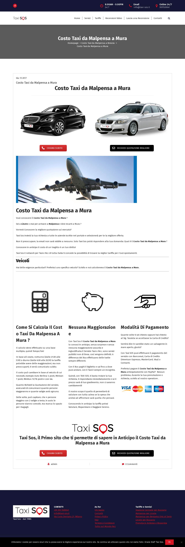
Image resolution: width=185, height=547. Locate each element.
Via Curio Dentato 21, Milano (68, 516)
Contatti (158, 18)
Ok (169, 542)
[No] (181, 542)
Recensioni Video (113, 18)
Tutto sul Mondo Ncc (105, 526)
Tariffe (98, 18)
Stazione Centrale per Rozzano (151, 510)
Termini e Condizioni (104, 523)
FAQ (96, 520)
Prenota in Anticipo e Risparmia (151, 523)
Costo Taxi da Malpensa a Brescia (98, 43)
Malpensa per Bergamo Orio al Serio (154, 516)
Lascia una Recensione (137, 18)
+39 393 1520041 (61, 510)
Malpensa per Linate (146, 513)
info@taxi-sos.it (62, 513)
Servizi (87, 18)
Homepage (73, 43)
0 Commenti (131, 464)
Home (77, 18)
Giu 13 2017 (21, 78)
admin (54, 464)
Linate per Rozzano (145, 520)
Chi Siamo (99, 510)
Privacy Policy (101, 516)
